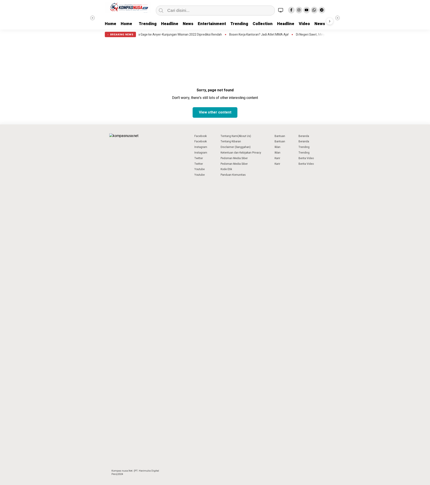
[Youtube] (306, 10)
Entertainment (212, 24)
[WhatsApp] (314, 10)
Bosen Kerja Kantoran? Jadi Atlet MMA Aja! (248, 34)
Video (304, 24)
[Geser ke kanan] (329, 21)
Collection (263, 24)
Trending (148, 24)
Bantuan (280, 136)
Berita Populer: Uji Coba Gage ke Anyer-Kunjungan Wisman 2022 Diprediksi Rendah (154, 34)
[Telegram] (321, 10)
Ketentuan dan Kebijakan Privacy (241, 153)
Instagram (200, 147)
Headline (169, 24)
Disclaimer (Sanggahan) (236, 147)
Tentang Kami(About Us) (236, 136)
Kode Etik (226, 169)
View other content (215, 112)
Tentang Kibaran (231, 141)
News (188, 24)
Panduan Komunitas (233, 175)
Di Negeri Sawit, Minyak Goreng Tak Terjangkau (318, 34)
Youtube (199, 169)
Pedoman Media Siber (234, 158)
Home (110, 24)
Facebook (200, 136)
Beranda (304, 136)
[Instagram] (299, 10)
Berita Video (306, 158)
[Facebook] (291, 10)
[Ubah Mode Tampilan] (281, 10)
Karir (277, 158)
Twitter (198, 158)
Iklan (277, 147)
